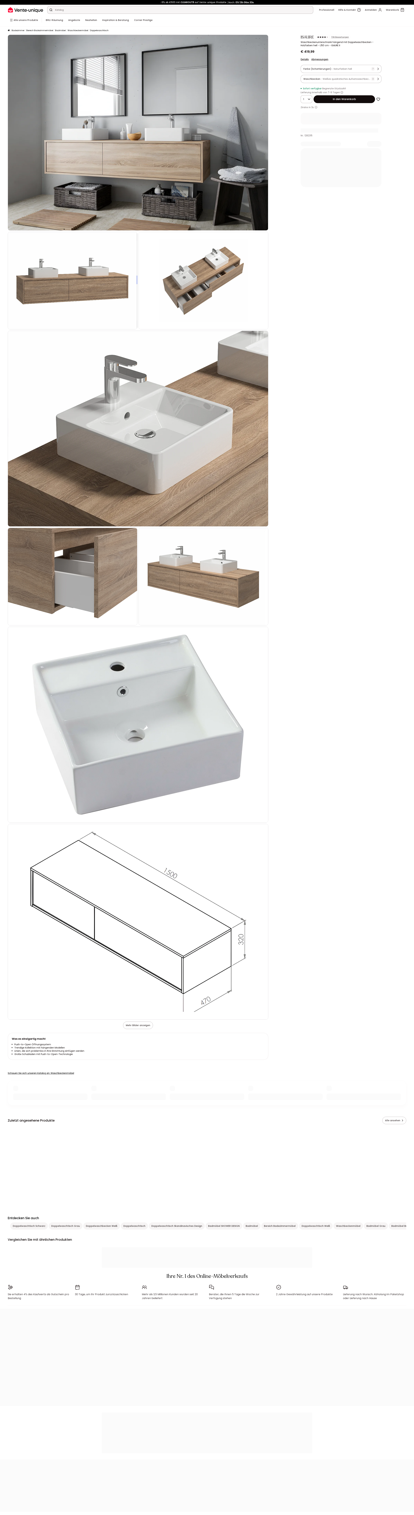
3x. (312, 107)
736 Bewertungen (340, 37)
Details (305, 59)
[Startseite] (9, 30)
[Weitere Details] (316, 107)
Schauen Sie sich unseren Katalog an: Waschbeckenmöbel (41, 1073)
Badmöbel (60, 30)
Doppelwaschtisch (99, 30)
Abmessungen (319, 59)
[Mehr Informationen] (342, 92)
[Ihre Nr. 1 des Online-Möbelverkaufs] (25, 9)
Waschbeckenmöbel (78, 30)
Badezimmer (18, 30)
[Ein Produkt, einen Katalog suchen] (50, 9)
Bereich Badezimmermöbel (39, 30)
